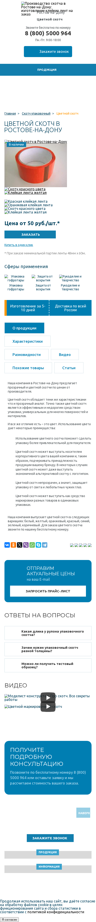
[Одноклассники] (13, 545)
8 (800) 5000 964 (48, 33)
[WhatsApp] (32, 545)
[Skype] (38, 545)
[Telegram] (44, 545)
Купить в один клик (18, 245)
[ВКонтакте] (7, 545)
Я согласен (9, 919)
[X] (19, 545)
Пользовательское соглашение (48, 886)
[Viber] (26, 545)
